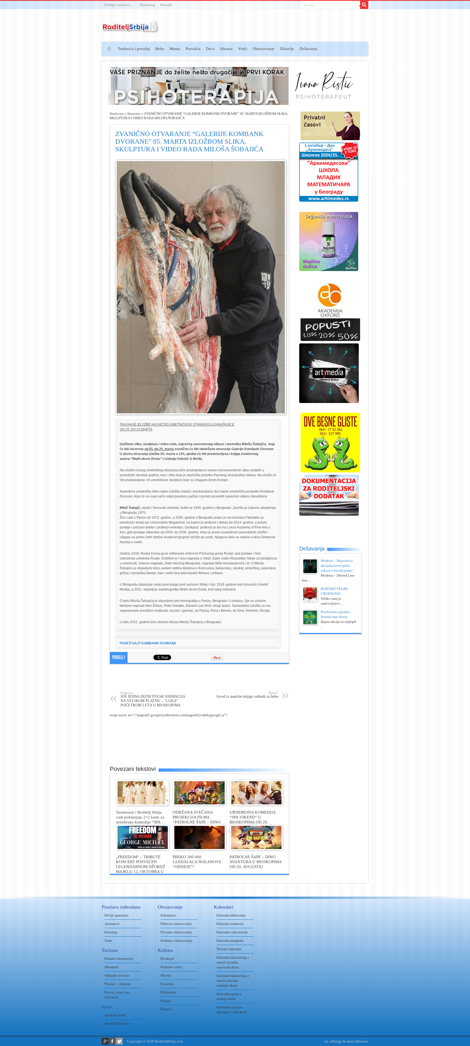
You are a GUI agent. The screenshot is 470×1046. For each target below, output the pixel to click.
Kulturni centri (171, 967)
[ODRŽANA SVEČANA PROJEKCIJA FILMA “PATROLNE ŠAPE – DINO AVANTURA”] (199, 804)
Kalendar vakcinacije (232, 932)
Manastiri (111, 967)
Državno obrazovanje (176, 924)
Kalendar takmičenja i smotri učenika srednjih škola (233, 980)
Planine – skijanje (117, 984)
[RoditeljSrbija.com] (130, 29)
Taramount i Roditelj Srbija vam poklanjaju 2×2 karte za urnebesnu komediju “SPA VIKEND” (140, 819)
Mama (174, 49)
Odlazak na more (116, 975)
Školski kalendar (229, 949)
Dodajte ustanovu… (119, 5)
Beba (159, 49)
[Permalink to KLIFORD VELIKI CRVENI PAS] (310, 600)
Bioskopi (167, 958)
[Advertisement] (80, 121)
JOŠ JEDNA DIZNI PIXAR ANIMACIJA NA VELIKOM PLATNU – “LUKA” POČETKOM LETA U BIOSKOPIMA (152, 699)
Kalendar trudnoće (230, 924)
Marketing (147, 5)
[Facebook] (112, 1041)
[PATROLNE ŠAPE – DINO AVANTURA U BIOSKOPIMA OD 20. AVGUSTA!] (256, 849)
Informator (168, 915)
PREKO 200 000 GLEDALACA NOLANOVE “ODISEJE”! (197, 861)
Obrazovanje (263, 49)
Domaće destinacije (118, 958)
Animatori (111, 924)
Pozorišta (167, 984)
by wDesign (333, 1041)
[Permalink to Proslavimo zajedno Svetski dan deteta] (310, 624)
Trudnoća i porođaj (134, 49)
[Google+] (105, 1041)
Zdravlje (287, 49)
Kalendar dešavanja (231, 915)
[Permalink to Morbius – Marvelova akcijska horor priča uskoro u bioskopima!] (310, 572)
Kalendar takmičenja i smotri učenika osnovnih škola (233, 962)
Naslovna (116, 114)
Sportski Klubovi (117, 1024)
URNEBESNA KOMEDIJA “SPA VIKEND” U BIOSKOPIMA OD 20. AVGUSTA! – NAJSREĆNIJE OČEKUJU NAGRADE (255, 822)
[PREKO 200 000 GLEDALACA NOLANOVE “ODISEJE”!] (199, 849)
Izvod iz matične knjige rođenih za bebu (247, 695)
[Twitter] (119, 1041)
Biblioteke (168, 992)
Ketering (110, 932)
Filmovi (166, 1009)
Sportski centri (115, 1015)
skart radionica (357, 1041)
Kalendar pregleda (230, 941)
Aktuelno (134, 114)
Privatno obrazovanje (176, 932)
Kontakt (166, 5)
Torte (108, 941)
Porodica (192, 49)
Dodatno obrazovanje (176, 941)
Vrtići (242, 49)
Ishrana (226, 49)
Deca (210, 49)
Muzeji (165, 975)
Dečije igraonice (116, 915)
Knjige (165, 1001)
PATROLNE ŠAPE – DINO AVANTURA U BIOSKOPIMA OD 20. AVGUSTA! (256, 861)
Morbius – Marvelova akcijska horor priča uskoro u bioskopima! (337, 566)
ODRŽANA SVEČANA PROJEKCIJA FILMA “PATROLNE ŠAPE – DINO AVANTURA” (197, 819)
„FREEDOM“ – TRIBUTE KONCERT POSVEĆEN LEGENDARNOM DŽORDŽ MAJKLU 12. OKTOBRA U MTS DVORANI (140, 866)
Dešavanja (308, 49)
